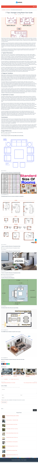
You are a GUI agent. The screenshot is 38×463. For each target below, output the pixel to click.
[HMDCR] (19, 2)
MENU (35, 6)
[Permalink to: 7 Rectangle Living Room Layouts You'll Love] (19, 371)
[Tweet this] (3, 364)
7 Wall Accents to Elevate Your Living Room (30, 376)
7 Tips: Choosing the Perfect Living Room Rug (30, 382)
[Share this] (2, 364)
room (16, 379)
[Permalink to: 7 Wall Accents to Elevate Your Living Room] (31, 371)
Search (2, 408)
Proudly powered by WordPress (16, 459)
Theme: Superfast (23, 459)
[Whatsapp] (9, 364)
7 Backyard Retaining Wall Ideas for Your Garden (8, 382)
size (18, 379)
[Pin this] (5, 364)
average (12, 379)
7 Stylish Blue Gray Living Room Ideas (6, 376)
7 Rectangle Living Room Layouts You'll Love (18, 376)
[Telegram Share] (7, 364)
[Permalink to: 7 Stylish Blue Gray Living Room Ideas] (6, 371)
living (14, 379)
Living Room (6, 379)
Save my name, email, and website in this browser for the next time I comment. (13, 399)
